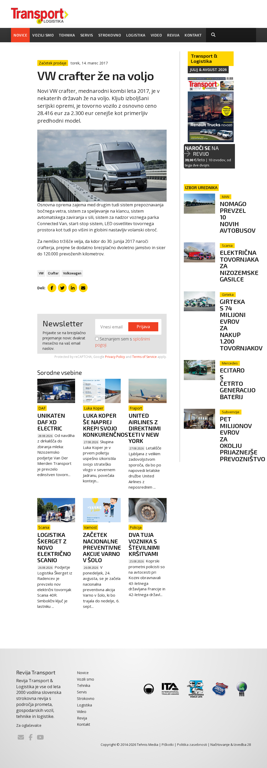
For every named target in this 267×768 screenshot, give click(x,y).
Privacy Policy (115, 357)
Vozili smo (43, 35)
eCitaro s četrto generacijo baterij (238, 383)
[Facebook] (30, 737)
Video (156, 35)
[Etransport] (39, 15)
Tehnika (67, 35)
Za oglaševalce (28, 725)
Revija (173, 35)
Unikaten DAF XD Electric (51, 421)
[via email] (83, 287)
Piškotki (168, 744)
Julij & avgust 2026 (208, 69)
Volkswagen (72, 273)
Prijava (143, 326)
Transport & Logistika (204, 58)
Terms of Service (144, 357)
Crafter (53, 273)
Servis (86, 35)
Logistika (135, 35)
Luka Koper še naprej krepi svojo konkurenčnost (107, 425)
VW (41, 273)
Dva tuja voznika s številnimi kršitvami (144, 544)
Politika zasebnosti (192, 744)
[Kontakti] (21, 737)
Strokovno (109, 35)
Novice (20, 35)
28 (249, 744)
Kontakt (193, 35)
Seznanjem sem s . (122, 342)
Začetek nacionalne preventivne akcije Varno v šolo (102, 547)
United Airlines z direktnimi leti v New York (145, 428)
